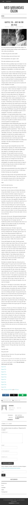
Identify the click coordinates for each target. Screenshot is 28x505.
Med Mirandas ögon (14, 9)
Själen (10, 400)
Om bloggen (8, 1)
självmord (16, 400)
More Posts (12, 408)
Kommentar (4, 432)
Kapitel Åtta (3, 384)
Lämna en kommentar (19, 27)
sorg (19, 400)
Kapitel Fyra (4, 374)
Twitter (19, 408)
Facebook (11, 409)
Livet (2, 485)
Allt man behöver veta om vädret (19, 417)
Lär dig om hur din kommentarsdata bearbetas (10, 468)
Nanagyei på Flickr (8, 389)
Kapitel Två (3, 369)
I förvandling (10, 419)
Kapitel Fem (3, 377)
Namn (3, 445)
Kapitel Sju (3, 382)
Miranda (12, 27)
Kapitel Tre (3, 371)
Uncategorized (4, 492)
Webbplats (4, 457)
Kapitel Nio (3, 387)
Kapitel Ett (3, 366)
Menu (2, 16)
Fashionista (11, 503)
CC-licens (17, 389)
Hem (3, 1)
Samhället (3, 487)
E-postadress (5, 451)
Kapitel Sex (3, 379)
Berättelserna (5, 400)
